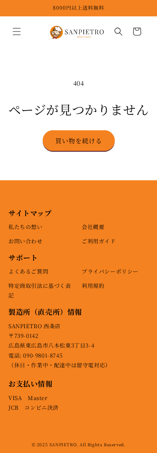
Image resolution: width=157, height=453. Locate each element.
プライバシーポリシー (110, 271)
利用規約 (93, 286)
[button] (17, 31)
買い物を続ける (78, 140)
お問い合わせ (25, 241)
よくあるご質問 (28, 271)
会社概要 (93, 227)
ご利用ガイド (99, 241)
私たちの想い (25, 227)
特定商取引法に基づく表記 (39, 290)
